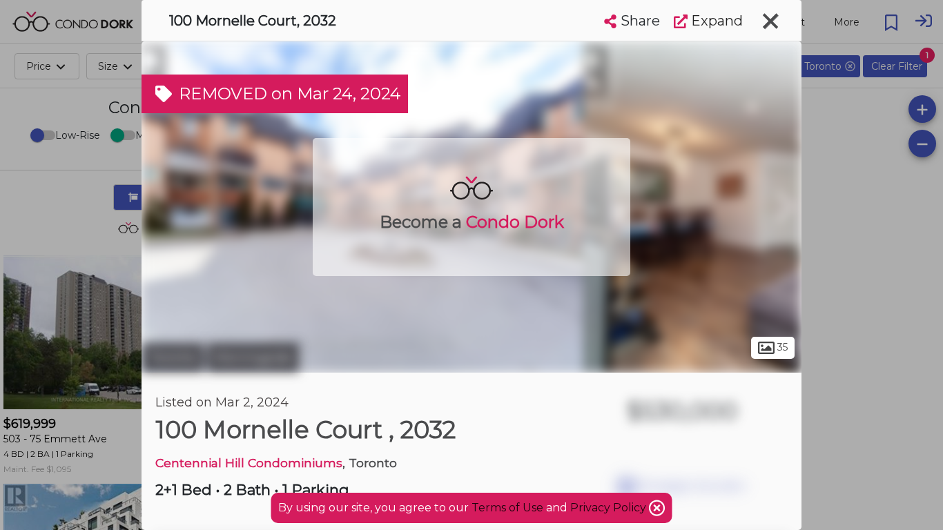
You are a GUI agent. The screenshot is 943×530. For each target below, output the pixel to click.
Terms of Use (507, 507)
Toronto (172, 357)
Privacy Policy (609, 507)
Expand (715, 20)
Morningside (253, 357)
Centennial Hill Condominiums (248, 462)
